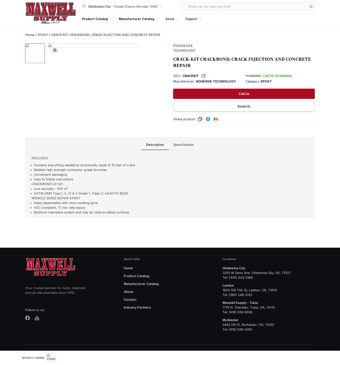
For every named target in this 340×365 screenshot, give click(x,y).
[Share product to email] (216, 119)
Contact (130, 300)
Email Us (244, 106)
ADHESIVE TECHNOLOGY (216, 81)
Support (191, 19)
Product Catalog (95, 19)
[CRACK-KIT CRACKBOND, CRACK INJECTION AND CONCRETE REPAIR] (51, 358)
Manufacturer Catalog (136, 19)
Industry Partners (137, 307)
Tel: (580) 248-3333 (237, 295)
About (169, 19)
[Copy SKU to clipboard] (203, 75)
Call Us (244, 94)
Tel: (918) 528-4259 (237, 329)
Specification (183, 145)
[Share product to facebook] (208, 119)
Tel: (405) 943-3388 (238, 277)
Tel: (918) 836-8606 (237, 312)
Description (155, 145)
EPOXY (42, 35)
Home (29, 35)
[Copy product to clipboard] (200, 119)
